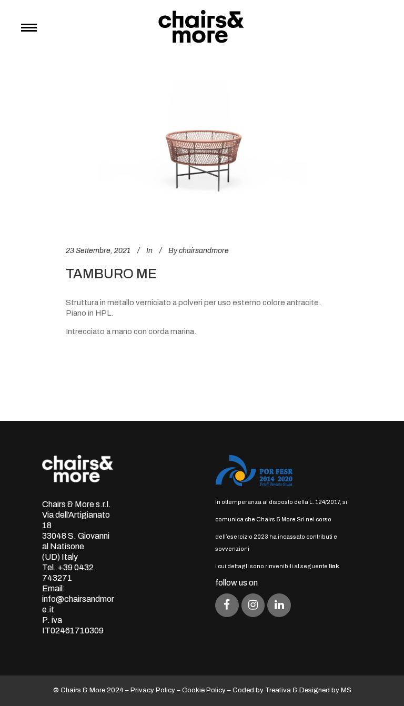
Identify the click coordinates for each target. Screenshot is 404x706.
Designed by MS (325, 690)
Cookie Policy (204, 690)
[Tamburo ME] (202, 152)
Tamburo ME (111, 274)
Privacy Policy (152, 690)
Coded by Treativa (262, 690)
